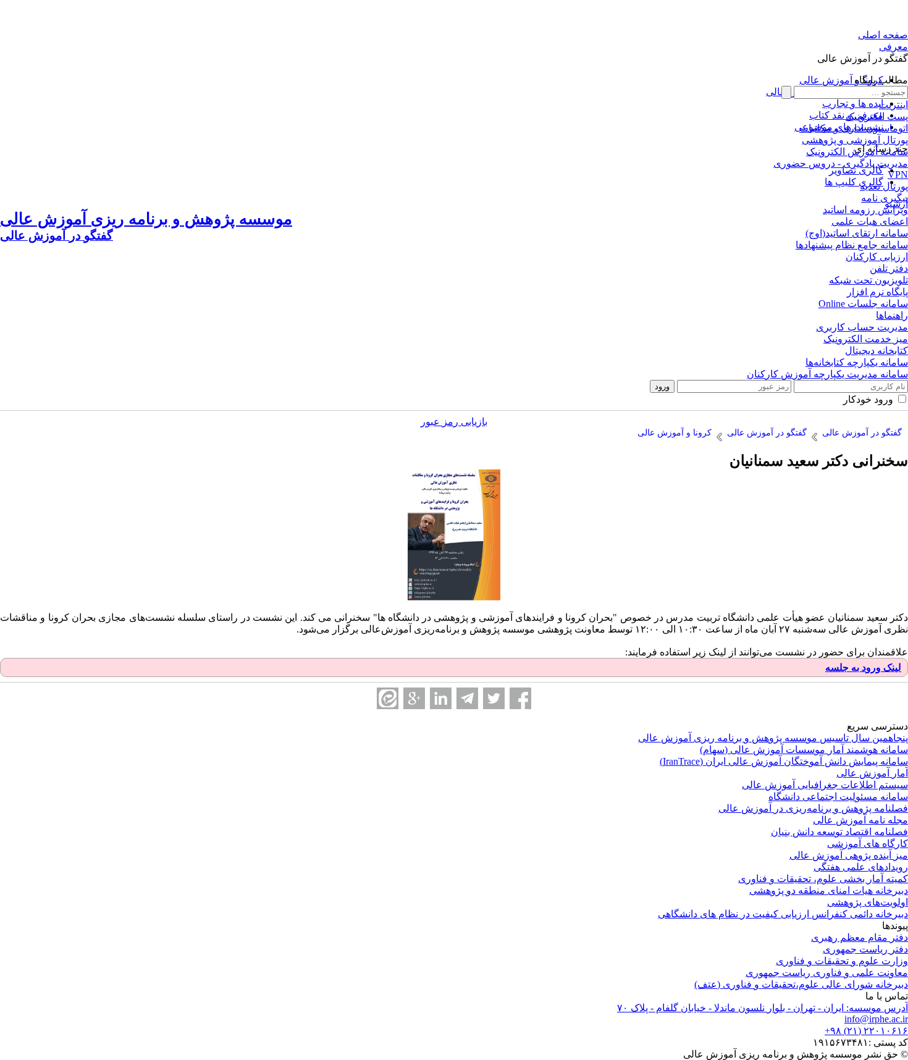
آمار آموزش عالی (872, 773)
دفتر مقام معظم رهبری (859, 937)
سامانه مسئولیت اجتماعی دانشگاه (838, 796)
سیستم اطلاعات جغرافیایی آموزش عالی (825, 785)
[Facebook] (520, 698)
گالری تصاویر (856, 170)
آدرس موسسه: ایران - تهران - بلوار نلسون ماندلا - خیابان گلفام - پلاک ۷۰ (762, 1008)
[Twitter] (494, 698)
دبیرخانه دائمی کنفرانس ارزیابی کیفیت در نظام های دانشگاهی (783, 914)
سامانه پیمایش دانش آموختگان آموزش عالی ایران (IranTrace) (784, 761)
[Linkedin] (441, 698)
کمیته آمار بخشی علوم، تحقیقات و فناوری (823, 878)
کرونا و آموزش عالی (841, 80)
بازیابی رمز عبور (454, 421)
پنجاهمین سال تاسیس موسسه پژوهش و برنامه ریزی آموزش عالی (773, 738)
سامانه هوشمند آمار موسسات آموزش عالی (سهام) (804, 749)
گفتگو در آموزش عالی (862, 58)
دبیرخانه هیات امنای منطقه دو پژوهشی (828, 890)
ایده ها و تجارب (852, 103)
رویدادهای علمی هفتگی (860, 867)
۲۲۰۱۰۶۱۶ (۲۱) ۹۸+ (866, 1030)
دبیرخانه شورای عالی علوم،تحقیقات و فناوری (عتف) (801, 984)
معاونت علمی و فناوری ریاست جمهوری (827, 972)
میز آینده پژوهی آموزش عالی (848, 855)
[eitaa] (387, 698)
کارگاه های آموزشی (867, 843)
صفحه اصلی (883, 35)
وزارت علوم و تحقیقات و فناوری (842, 961)
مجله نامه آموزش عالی (860, 820)
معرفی (893, 46)
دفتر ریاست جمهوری (865, 949)
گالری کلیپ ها (854, 182)
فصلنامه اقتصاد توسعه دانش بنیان (839, 832)
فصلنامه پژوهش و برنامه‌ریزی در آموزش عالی (813, 808)
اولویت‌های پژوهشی (867, 902)
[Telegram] (467, 698)
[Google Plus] (414, 698)
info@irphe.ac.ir (876, 1019)
